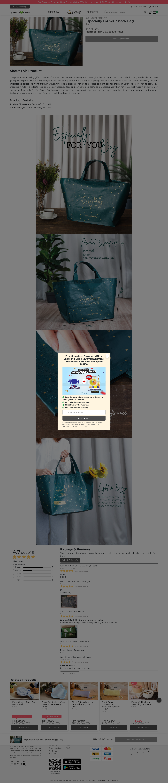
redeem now (84, 418)
